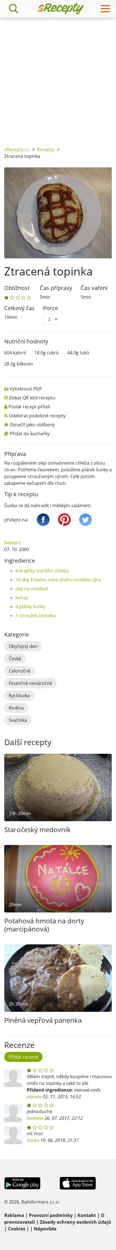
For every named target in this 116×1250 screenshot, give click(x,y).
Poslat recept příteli (29, 407)
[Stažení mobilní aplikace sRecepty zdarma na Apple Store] (77, 1183)
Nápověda (45, 1229)
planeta (34, 1097)
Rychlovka (19, 695)
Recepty (45, 149)
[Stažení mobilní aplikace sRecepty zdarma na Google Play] (22, 1183)
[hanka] (13, 1135)
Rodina (16, 708)
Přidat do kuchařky (30, 433)
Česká (15, 659)
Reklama (14, 1215)
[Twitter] (85, 519)
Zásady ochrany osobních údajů (75, 1222)
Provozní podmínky (51, 1215)
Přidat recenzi (23, 1057)
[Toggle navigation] (105, 8)
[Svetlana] (13, 1113)
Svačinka (18, 720)
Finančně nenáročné (30, 683)
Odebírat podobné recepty (37, 416)
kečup (21, 597)
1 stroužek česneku (35, 615)
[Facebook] (43, 519)
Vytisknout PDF (26, 389)
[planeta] (13, 1078)
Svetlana (35, 1118)
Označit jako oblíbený (32, 425)
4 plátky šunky (30, 606)
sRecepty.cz (16, 149)
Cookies (16, 1229)
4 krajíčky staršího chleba (42, 571)
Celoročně (19, 671)
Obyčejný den (23, 646)
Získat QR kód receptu (32, 398)
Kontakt (86, 1215)
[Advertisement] (58, 77)
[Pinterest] (64, 519)
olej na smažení (31, 589)
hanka (33, 1140)
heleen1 (12, 543)
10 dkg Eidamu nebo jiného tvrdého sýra (58, 580)
